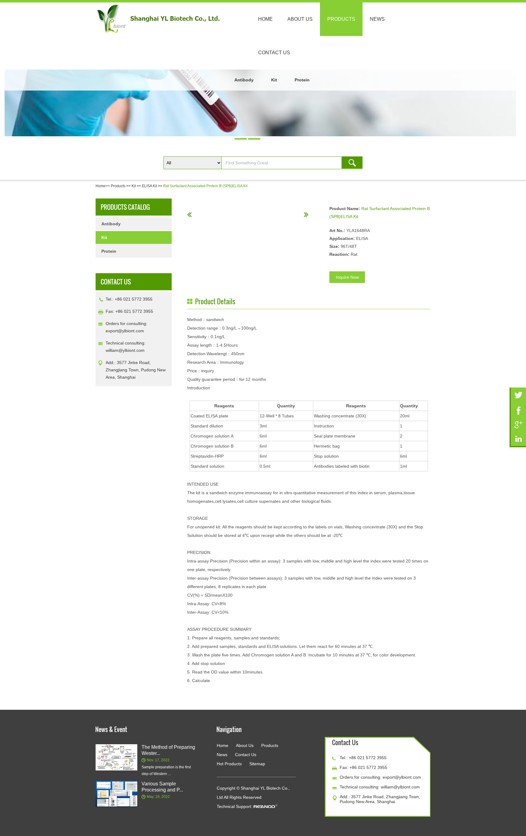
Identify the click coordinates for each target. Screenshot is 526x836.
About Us (300, 19)
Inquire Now (347, 277)
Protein (302, 79)
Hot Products (229, 763)
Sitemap (257, 763)
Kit (274, 79)
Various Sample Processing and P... (162, 786)
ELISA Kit (149, 186)
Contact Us (274, 52)
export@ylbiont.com (125, 330)
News (377, 19)
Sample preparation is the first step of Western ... (166, 770)
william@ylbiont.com (125, 350)
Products (341, 19)
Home (265, 19)
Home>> (103, 186)
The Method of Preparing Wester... (168, 750)
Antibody (244, 79)
